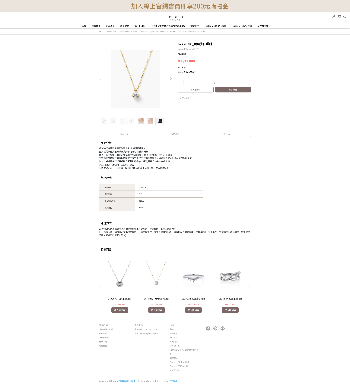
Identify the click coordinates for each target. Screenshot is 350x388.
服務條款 (103, 333)
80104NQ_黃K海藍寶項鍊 (156, 298)
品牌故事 (96, 25)
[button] (170, 78)
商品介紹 (124, 133)
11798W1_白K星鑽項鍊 (119, 298)
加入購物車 (195, 89)
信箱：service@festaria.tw (146, 333)
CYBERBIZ (172, 381)
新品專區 (110, 25)
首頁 (84, 25)
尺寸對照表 (262, 25)
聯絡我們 (103, 345)
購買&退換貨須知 (106, 329)
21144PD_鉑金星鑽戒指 (230, 298)
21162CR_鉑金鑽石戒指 (193, 298)
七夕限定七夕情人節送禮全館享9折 (168, 25)
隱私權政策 (104, 337)
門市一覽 (103, 341)
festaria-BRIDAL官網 (215, 25)
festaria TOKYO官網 (242, 25)
